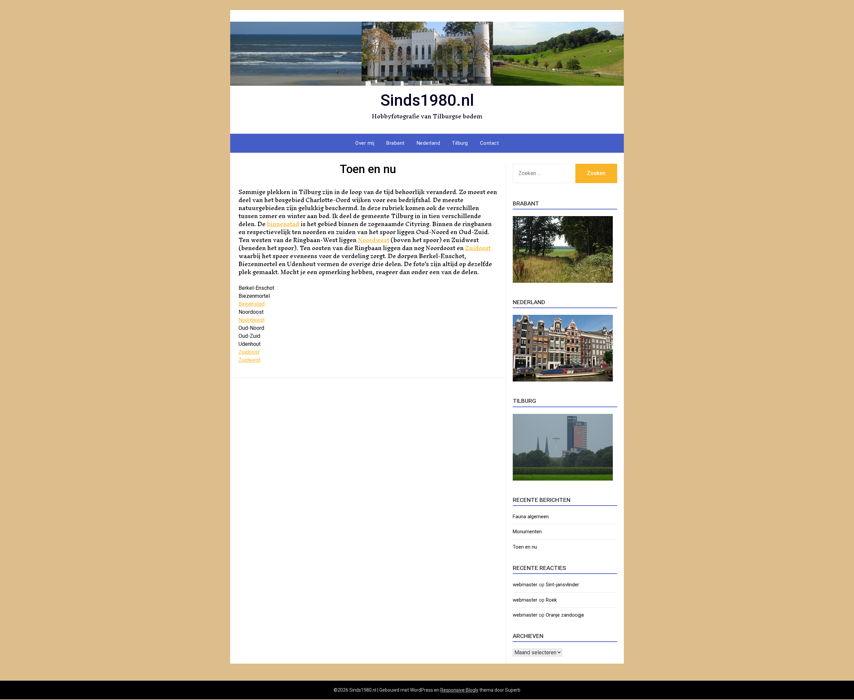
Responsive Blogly (459, 690)
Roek (551, 600)
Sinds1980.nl (427, 100)
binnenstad (283, 224)
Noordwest (373, 240)
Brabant (395, 143)
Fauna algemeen (531, 517)
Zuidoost (478, 248)
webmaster (525, 585)
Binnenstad (252, 304)
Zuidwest (250, 360)
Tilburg (460, 143)
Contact (489, 143)
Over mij (364, 143)
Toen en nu (525, 547)
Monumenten (527, 532)
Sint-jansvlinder (562, 585)
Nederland (428, 143)
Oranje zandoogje (565, 615)
